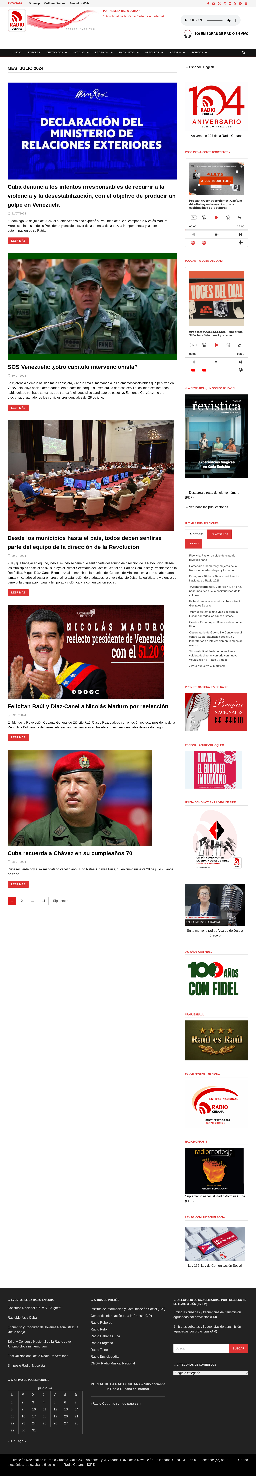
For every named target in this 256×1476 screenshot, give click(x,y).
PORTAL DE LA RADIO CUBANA (121, 11)
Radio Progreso (102, 1343)
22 (12, 1423)
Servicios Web (79, 3)
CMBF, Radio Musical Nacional (113, 1363)
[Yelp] (235, 3)
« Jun (11, 1441)
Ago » (22, 1441)
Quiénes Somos (55, 3)
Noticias (79, 52)
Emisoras (33, 52)
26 (55, 1423)
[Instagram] (225, 3)
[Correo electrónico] (246, 3)
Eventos (197, 52)
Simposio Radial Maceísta (26, 1365)
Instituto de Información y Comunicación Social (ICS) (128, 1309)
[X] (220, 3)
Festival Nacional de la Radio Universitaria (38, 1356)
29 (12, 1430)
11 (43, 901)
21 (76, 1416)
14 (76, 1409)
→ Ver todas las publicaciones (206, 507)
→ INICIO (16, 52)
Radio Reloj (99, 1329)
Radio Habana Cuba (105, 1336)
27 (66, 1423)
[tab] (196, 534)
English (208, 67)
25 (44, 1423)
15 (12, 1416)
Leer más (20, 241)
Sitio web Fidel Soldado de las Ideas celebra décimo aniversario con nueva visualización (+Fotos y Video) (213, 655)
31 (34, 1430)
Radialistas (127, 52)
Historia (175, 52)
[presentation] (196, 534)
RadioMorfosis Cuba (22, 1317)
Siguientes (60, 901)
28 (76, 1423)
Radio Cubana (74, 1464)
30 (23, 1430)
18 (44, 1416)
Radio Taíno (99, 1349)
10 (34, 1409)
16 (23, 1416)
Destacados (54, 52)
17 (34, 1416)
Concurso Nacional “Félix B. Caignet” (34, 1308)
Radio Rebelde (101, 1322)
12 (55, 1409)
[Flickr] (230, 3)
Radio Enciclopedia (105, 1356)
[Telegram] (241, 3)
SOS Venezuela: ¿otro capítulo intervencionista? (73, 367)
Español (195, 67)
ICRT (90, 1464)
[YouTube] (214, 3)
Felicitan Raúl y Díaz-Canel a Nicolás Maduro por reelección (88, 706)
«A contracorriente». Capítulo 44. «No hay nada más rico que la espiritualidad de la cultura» (215, 591)
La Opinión (102, 52)
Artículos (152, 52)
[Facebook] (208, 3)
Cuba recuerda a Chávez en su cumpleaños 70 (70, 853)
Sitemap (34, 3)
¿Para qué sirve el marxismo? (208, 665)
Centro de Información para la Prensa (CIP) (121, 1315)
